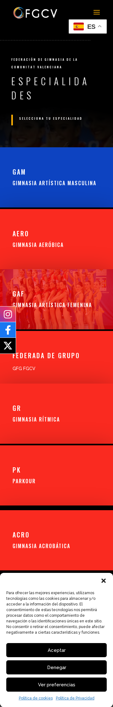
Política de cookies (36, 698)
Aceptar (57, 650)
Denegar (56, 667)
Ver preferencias (56, 685)
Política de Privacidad (75, 698)
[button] (103, 581)
